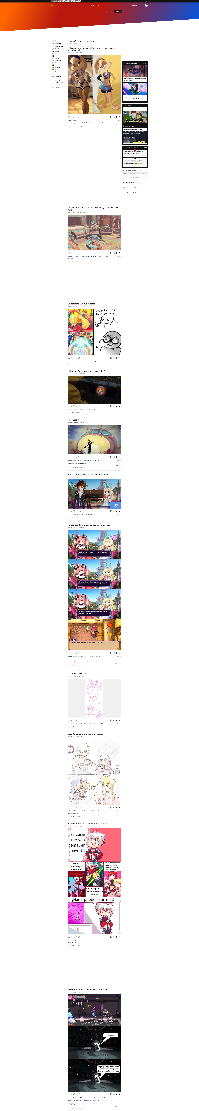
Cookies (135, 187)
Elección (57, 72)
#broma (70, 1098)
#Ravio (92, 656)
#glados (96, 1098)
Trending (57, 49)
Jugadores (58, 67)
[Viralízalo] (74, 1)
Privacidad (125, 187)
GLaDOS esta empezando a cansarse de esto (88, 989)
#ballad (81, 724)
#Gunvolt (70, 811)
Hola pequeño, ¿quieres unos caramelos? (86, 371)
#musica (70, 724)
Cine (56, 54)
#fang (83, 515)
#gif (74, 256)
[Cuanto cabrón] (64, 1)
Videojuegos (58, 79)
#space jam (75, 120)
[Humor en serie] (80, 1)
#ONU (76, 515)
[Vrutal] (58, 1)
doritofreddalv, (74, 422)
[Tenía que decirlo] (70, 1)
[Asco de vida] (52, 1)
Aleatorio (100, 12)
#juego (70, 940)
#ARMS (99, 256)
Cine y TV (57, 81)
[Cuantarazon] (54, 1)
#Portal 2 (102, 1098)
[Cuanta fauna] (78, 1)
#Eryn (96, 656)
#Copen (86, 724)
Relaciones (58, 60)
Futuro (57, 58)
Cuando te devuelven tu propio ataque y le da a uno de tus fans (94, 208)
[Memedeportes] (60, 1)
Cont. (145, 187)
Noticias (87, 12)
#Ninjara (91, 460)
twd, (71, 53)
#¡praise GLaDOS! (73, 1100)
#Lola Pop (71, 259)
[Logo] (96, 5)
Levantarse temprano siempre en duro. (85, 734)
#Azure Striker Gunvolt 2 (96, 724)
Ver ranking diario (135, 177)
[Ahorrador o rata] (76, 1)
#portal (79, 1098)
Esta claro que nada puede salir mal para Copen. (89, 823)
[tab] (125, 173)
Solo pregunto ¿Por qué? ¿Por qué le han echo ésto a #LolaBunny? (91, 49)
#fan (77, 256)
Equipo (124, 189)
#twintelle (105, 256)
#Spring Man (85, 460)
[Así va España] (62, 1)
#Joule (100, 811)
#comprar (70, 515)
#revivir (76, 724)
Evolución (57, 65)
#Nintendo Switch (91, 256)
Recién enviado (59, 46)
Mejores (93, 12)
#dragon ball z (72, 460)
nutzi (70, 463)
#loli (79, 515)
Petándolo (58, 43)
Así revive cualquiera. (77, 673)
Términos (135, 186)
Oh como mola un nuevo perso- (82, 303)
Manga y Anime (59, 82)
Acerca (124, 186)
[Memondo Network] (145, 1)
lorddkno (71, 123)
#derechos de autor (87, 1098)
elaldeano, (73, 212)
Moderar (108, 12)
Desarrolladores (59, 56)
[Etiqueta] (53, 51)
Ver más (94, 1105)
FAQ (146, 186)
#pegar (70, 256)
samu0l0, (72, 477)
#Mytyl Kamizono (73, 813)
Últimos (80, 12)
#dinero (70, 656)
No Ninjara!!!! (74, 419)
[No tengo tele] (66, 1)
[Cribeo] (72, 1)
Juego (56, 63)
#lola (69, 120)
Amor (56, 69)
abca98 (71, 1103)
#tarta (75, 1098)
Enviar (119, 12)
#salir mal (74, 942)
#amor (75, 656)
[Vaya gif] (68, 1)
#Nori (69, 942)
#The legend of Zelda (83, 656)
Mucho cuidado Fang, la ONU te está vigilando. (88, 474)
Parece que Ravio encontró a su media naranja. (89, 525)
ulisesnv (71, 662)
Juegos (57, 51)
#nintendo (82, 256)
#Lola (87, 515)
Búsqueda (57, 87)
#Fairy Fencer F (94, 515)
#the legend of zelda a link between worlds (88, 659)
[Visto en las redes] (56, 1)
